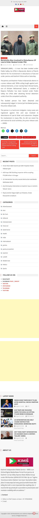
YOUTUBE (6, 290)
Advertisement (7, 206)
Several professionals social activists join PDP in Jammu (29, 143)
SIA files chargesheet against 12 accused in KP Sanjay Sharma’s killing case (9, 144)
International (7, 241)
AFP (28, 406)
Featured (5, 226)
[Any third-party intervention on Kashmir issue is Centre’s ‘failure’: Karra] (7, 435)
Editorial (5, 218)
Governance (6, 230)
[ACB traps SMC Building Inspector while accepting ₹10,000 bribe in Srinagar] (7, 413)
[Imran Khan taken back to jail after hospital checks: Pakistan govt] (7, 403)
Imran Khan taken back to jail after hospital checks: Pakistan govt (18, 167)
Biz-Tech (5, 214)
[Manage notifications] (34, 513)
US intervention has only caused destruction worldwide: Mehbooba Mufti (20, 180)
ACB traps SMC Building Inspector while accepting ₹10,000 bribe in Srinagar (18, 174)
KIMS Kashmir (18, 65)
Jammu (5, 245)
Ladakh (5, 257)
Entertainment (7, 222)
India (4, 237)
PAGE (11, 281)
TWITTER (5, 283)
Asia (4, 210)
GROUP (17, 281)
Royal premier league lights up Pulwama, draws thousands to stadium (17, 194)
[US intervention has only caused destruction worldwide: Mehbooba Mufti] (7, 423)
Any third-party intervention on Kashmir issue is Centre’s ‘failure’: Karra (20, 187)
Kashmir (4, 58)
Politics (5, 264)
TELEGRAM (6, 288)
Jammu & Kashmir (8, 249)
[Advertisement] (19, 318)
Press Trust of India (19, 428)
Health (5, 233)
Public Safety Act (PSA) (29, 137)
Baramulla (12, 137)
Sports (5, 268)
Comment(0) (29, 65)
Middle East (6, 261)
